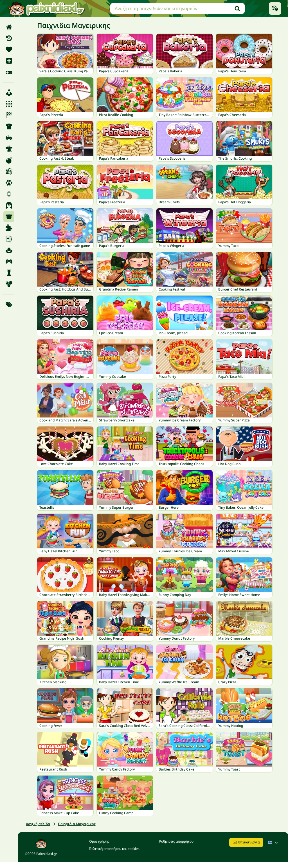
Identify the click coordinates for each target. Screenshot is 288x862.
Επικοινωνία (249, 842)
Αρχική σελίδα (38, 823)
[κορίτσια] (8, 205)
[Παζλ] (8, 227)
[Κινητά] (8, 194)
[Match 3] (8, 104)
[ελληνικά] (273, 842)
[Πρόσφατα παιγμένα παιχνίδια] (275, 8)
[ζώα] (8, 182)
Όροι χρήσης (99, 841)
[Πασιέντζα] (8, 239)
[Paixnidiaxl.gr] (46, 8)
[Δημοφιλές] (8, 72)
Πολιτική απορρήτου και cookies (114, 848)
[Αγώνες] (8, 115)
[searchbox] (177, 8)
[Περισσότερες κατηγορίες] (8, 304)
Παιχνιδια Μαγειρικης (77, 823)
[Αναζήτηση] (237, 8)
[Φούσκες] (8, 284)
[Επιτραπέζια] (8, 171)
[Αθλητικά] (8, 126)
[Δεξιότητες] (8, 149)
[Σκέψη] (8, 272)
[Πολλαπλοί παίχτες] (8, 261)
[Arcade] (8, 92)
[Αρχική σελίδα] (8, 27)
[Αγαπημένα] (8, 49)
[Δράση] (8, 160)
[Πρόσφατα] (8, 38)
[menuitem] (8, 27)
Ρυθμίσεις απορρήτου (176, 841)
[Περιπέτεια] (8, 250)
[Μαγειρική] (8, 216)
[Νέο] (8, 60)
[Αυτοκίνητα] (8, 137)
